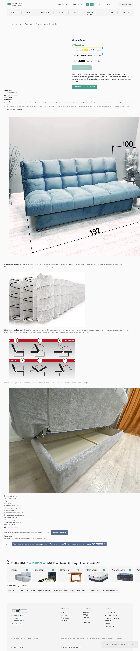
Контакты (125, 12)
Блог (111, 12)
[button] (125, 4)
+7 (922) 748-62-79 (104, 4)
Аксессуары (109, 626)
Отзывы (75, 12)
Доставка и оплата (91, 13)
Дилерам (61, 12)
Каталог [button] (29, 12)
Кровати (108, 621)
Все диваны (30, 24)
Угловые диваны (111, 615)
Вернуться (42, 24)
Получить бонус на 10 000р (84, 87)
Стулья (107, 623)
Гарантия (86, 622)
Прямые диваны (110, 612)
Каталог (19, 24)
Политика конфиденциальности (71, 647)
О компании (44, 12)
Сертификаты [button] (88, 615)
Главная (14, 12)
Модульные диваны (112, 618)
